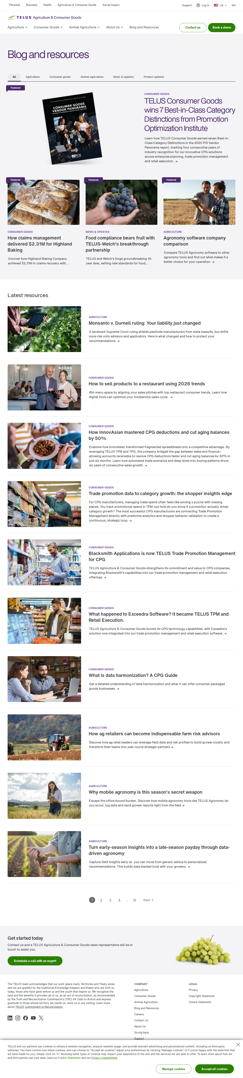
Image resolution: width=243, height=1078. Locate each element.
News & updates (97, 232)
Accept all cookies (214, 1069)
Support (187, 5)
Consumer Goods (144, 996)
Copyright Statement (202, 996)
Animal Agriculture (146, 1002)
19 (134, 900)
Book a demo (222, 27)
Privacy (193, 990)
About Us (140, 1026)
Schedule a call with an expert (35, 961)
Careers (139, 1014)
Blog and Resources (146, 1008)
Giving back (141, 1032)
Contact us (192, 27)
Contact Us (141, 1020)
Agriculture (172, 232)
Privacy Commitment (104, 1058)
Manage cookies (173, 1069)
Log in (205, 5)
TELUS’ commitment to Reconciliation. (39, 1007)
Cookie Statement (69, 1058)
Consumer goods (156, 94)
